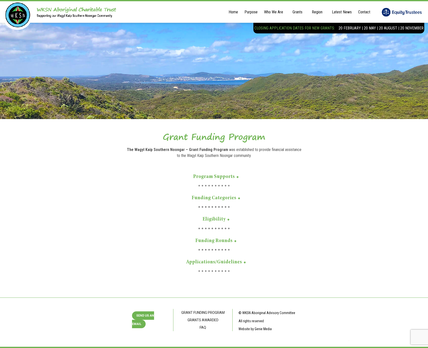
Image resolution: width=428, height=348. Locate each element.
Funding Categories (214, 198)
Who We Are (273, 12)
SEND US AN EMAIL (143, 320)
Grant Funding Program (203, 313)
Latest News (342, 12)
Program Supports (214, 176)
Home (233, 12)
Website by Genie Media (255, 329)
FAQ (203, 327)
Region (317, 12)
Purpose (251, 12)
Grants (297, 12)
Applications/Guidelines (214, 262)
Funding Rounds (214, 241)
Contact (364, 12)
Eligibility (214, 219)
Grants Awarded (202, 320)
